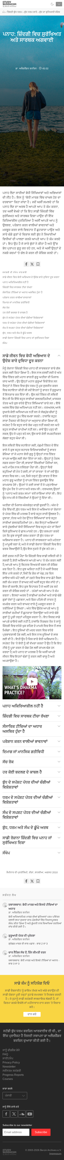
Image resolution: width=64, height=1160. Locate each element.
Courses (8, 1078)
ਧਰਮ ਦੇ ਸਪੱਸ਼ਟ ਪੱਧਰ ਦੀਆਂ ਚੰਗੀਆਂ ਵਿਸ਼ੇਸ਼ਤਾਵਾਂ (24, 322)
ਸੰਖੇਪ (5, 343)
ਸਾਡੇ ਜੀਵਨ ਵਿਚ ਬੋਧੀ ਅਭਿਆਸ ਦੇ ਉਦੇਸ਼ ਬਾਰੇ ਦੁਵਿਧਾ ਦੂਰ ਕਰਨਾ (31, 277)
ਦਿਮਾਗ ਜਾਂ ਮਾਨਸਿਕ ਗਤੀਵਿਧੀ (16, 302)
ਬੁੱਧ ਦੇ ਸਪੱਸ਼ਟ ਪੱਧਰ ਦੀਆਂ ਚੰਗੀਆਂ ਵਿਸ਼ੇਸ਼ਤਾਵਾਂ (23, 317)
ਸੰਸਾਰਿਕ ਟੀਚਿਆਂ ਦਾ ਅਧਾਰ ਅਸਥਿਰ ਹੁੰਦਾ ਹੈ (22, 292)
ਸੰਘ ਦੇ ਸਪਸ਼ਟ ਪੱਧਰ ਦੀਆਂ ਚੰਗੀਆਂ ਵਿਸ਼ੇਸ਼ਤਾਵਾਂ (23, 327)
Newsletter (9, 1066)
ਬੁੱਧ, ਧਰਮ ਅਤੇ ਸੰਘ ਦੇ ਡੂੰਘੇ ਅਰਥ (17, 333)
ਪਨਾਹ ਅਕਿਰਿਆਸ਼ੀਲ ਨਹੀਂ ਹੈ (16, 282)
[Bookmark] (37, 264)
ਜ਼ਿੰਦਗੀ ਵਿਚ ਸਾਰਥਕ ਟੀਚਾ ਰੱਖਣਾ (17, 287)
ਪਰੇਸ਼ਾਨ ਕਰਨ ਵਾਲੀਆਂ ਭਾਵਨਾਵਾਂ (17, 297)
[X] (32, 264)
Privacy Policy (11, 1062)
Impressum (55, 1153)
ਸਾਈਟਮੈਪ (8, 1058)
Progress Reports (13, 1074)
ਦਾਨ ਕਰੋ (32, 1014)
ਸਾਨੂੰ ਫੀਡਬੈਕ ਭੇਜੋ (11, 1050)
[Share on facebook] (26, 264)
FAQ (5, 1054)
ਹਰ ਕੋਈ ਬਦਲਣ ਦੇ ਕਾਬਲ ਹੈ (15, 312)
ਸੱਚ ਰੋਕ (6, 307)
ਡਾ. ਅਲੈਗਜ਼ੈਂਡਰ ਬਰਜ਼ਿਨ (26, 68)
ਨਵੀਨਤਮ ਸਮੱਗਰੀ (12, 1070)
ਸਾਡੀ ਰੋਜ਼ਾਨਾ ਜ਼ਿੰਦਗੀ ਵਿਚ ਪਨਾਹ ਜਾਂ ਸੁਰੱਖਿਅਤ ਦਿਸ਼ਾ (26, 338)
